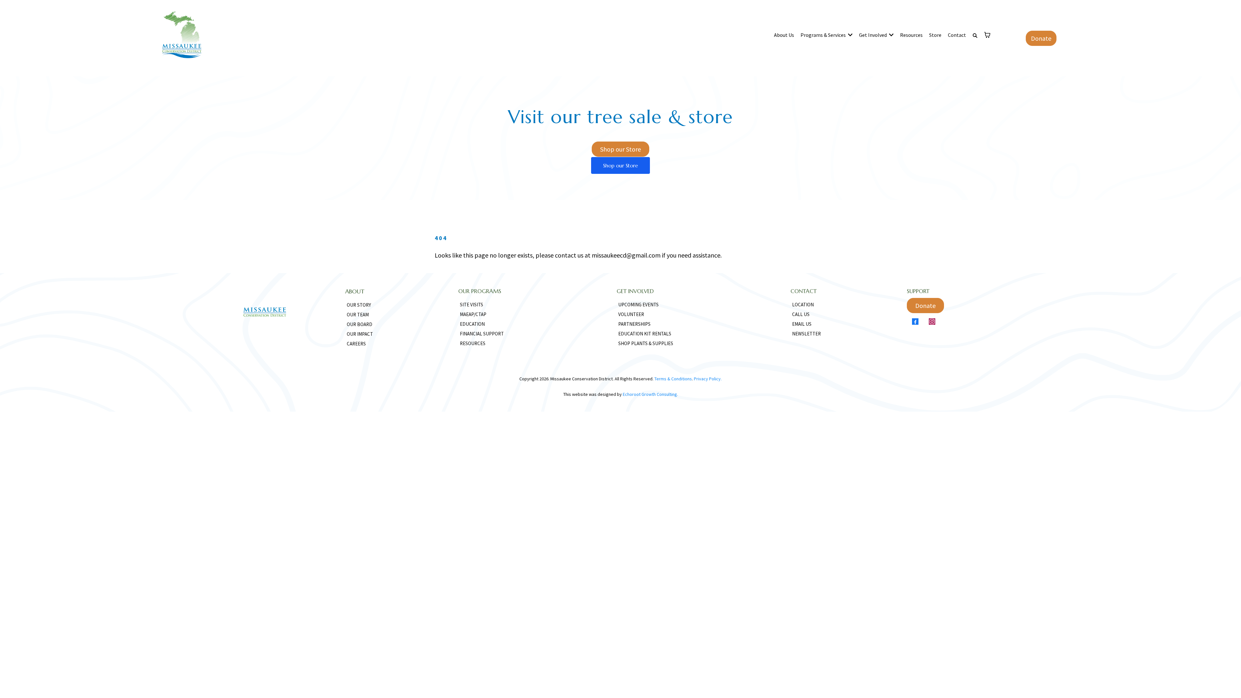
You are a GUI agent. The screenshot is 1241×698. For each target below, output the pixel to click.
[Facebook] (915, 321)
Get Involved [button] (873, 35)
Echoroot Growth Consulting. (650, 394)
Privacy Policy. (707, 379)
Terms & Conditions (673, 379)
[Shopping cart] (987, 35)
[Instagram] (932, 321)
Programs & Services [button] (824, 35)
